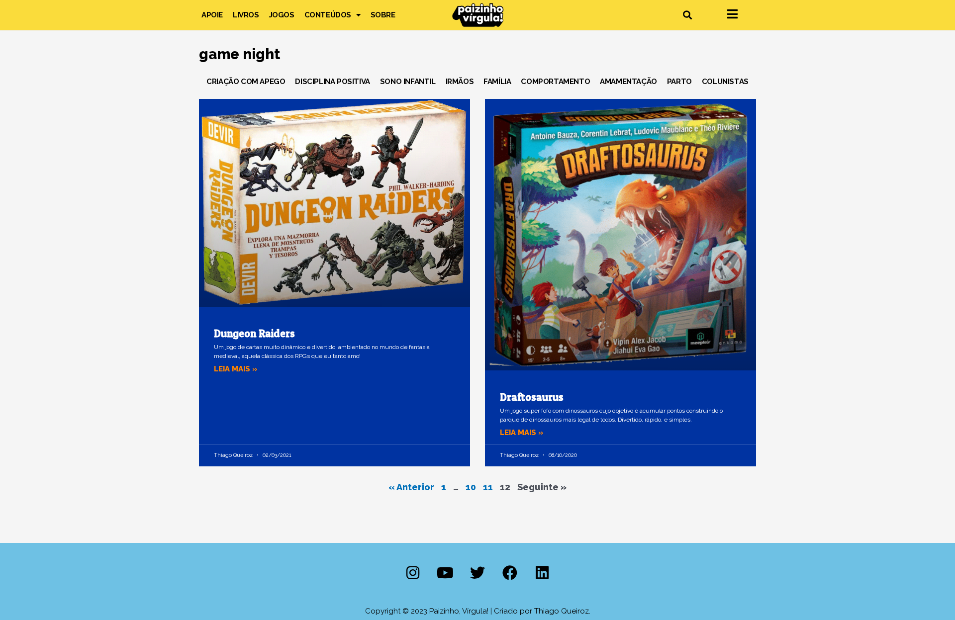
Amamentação (628, 81)
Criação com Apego (245, 81)
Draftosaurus (532, 397)
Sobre (383, 14)
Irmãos (460, 81)
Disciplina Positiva (332, 81)
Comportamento (555, 81)
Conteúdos (327, 14)
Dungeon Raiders (254, 333)
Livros (246, 14)
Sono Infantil (408, 81)
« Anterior (411, 487)
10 (471, 487)
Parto (679, 81)
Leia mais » (236, 368)
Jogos (281, 14)
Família (497, 81)
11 (488, 487)
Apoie (212, 14)
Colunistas (725, 81)
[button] (687, 15)
